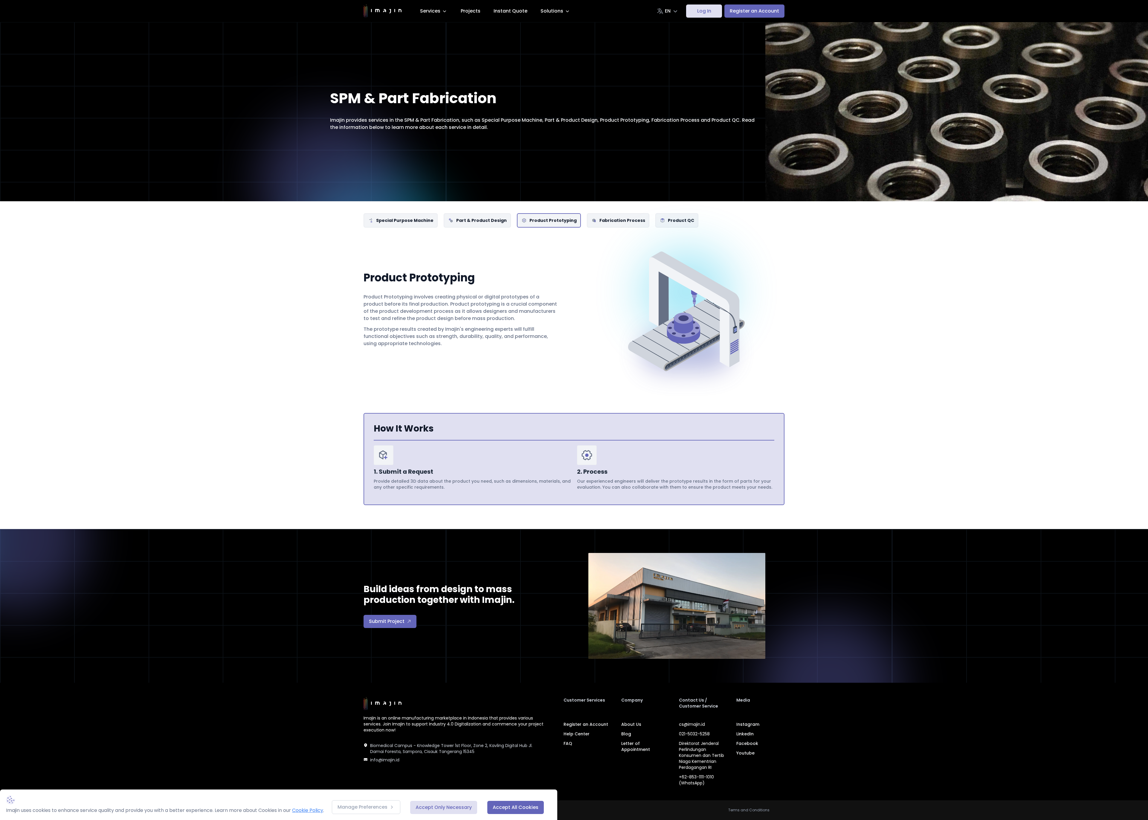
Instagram (747, 724)
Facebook (747, 743)
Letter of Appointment (635, 746)
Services (430, 10)
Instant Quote (510, 10)
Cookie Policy (307, 810)
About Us (631, 724)
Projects (470, 10)
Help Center (577, 734)
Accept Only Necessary (444, 807)
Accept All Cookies (515, 807)
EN (668, 10)
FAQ (568, 743)
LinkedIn (745, 734)
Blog (626, 734)
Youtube (745, 753)
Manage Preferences (362, 807)
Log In (704, 10)
